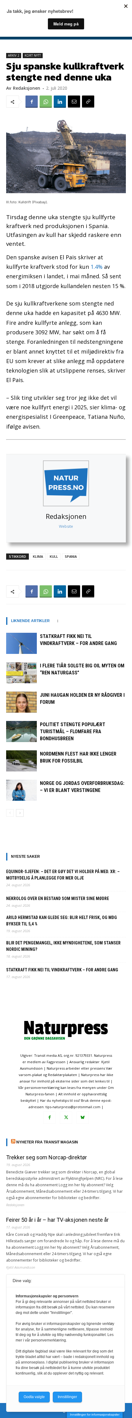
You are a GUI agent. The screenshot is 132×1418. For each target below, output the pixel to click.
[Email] (74, 102)
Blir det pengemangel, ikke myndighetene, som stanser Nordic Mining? (63, 946)
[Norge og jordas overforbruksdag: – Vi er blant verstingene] (21, 790)
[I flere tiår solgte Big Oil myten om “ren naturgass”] (21, 672)
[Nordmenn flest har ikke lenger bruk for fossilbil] (21, 760)
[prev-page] (10, 813)
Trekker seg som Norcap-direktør (46, 1157)
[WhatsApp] (46, 102)
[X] (66, 1118)
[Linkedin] (60, 102)
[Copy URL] (88, 102)
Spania (71, 556)
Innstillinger (67, 1397)
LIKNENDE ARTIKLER (30, 621)
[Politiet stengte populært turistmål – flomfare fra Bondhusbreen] (21, 731)
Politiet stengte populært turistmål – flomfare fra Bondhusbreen (72, 731)
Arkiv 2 (13, 55)
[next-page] (20, 813)
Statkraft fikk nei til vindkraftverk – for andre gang (62, 969)
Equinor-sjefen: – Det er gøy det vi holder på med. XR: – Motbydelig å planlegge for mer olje (63, 874)
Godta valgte (34, 1397)
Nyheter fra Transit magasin (47, 1142)
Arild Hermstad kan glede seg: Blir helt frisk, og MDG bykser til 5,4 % (61, 920)
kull (54, 556)
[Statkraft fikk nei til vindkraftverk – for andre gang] (21, 643)
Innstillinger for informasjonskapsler (94, 1414)
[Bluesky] (82, 1118)
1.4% (97, 266)
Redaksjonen (66, 516)
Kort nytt (33, 55)
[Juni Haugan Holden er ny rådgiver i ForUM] (21, 702)
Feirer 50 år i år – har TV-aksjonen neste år (57, 1220)
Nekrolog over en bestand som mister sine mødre (57, 898)
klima (38, 556)
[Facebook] (31, 102)
